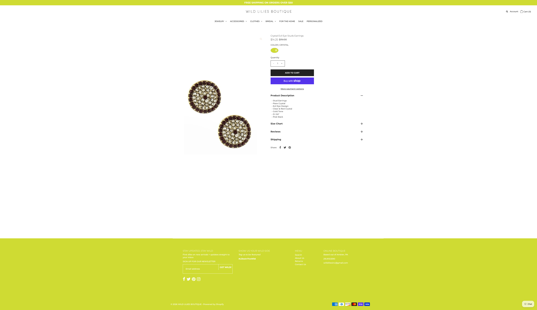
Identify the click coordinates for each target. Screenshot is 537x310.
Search (298, 255)
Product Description (282, 95)
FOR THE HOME (287, 21)
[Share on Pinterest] (290, 147)
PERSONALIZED (314, 21)
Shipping (276, 139)
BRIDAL (269, 21)
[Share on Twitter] (285, 147)
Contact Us (300, 264)
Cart (527, 11)
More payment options (292, 89)
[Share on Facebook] (280, 147)
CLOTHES (255, 21)
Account (514, 11)
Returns (299, 261)
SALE (300, 21)
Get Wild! (225, 267)
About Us (299, 258)
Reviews (276, 131)
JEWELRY (219, 21)
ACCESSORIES (237, 21)
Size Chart (277, 123)
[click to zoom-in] (261, 39)
